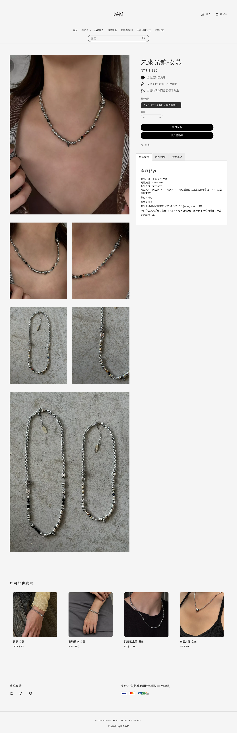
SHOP (84, 30)
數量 (143, 112)
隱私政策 (124, 726)
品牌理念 (99, 30)
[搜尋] (144, 38)
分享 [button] (147, 144)
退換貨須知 (113, 726)
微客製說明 (127, 30)
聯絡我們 (159, 30)
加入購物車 (177, 135)
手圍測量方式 (144, 30)
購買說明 (112, 30)
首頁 (75, 30)
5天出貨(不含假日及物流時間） (161, 105)
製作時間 (145, 98)
